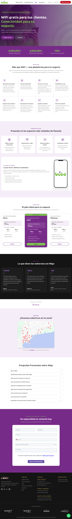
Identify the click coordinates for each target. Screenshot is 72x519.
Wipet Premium (19, 2)
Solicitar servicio (65, 2)
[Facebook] (2, 489)
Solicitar (12, 244)
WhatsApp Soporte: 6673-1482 (45, 499)
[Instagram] (4, 489)
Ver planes (20, 37)
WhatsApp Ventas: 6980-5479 (45, 483)
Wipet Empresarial (28, 2)
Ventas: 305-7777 (42, 481)
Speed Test (56, 2)
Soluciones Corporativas (27, 485)
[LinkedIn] (9, 489)
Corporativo (42, 2)
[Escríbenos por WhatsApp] (69, 516)
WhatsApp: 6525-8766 (43, 492)
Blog (23, 490)
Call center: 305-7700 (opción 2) (45, 497)
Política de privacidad (51, 517)
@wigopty (37, 304)
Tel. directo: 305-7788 (43, 490)
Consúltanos (32, 350)
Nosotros (50, 2)
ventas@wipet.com (43, 485)
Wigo (36, 2)
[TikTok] (7, 489)
